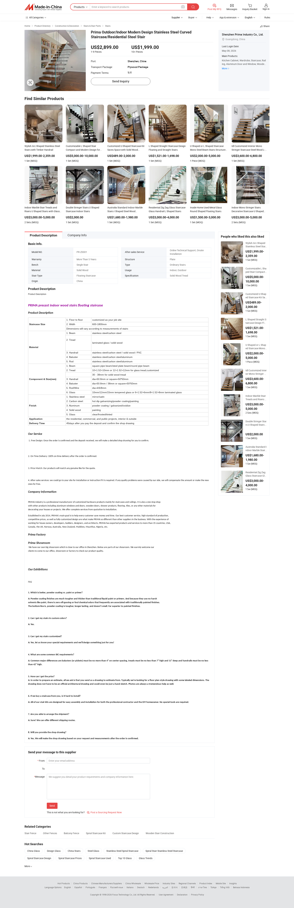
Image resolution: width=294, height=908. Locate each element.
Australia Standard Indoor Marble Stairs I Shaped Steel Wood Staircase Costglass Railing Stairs (256, 448)
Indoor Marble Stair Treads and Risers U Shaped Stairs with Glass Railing (256, 397)
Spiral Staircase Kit (96, 833)
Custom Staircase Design (125, 833)
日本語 (184, 887)
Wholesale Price (151, 883)
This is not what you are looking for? (66, 812)
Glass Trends (145, 858)
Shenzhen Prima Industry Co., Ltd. (242, 34)
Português (90, 887)
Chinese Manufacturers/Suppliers (106, 883)
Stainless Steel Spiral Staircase (122, 850)
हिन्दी (193, 887)
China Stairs (74, 850)
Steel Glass (93, 850)
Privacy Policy (197, 894)
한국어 (175, 887)
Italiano (130, 887)
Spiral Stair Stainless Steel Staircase (164, 850)
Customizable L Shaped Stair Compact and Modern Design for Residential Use (256, 270)
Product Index (205, 883)
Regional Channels (187, 883)
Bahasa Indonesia (241, 887)
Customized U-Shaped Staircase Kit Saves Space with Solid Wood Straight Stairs (256, 295)
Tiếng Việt (225, 887)
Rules (267, 17)
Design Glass (54, 850)
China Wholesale (133, 883)
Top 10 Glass (125, 858)
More (224, 68)
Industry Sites (169, 883)
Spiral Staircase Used (100, 858)
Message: (39, 776)
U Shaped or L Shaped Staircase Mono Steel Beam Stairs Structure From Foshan (256, 346)
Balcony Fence (71, 833)
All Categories (36, 17)
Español (78, 887)
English (67, 887)
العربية (165, 887)
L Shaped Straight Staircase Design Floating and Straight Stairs (256, 321)
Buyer (191, 17)
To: (43, 768)
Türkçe (213, 887)
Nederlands (153, 887)
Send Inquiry (120, 81)
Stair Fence (30, 833)
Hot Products (64, 883)
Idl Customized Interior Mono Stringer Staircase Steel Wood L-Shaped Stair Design (256, 372)
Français (103, 887)
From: (41, 760)
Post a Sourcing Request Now (104, 812)
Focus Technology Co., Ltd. (124, 894)
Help (208, 17)
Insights (233, 883)
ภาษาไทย (202, 887)
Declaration (182, 894)
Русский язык (116, 887)
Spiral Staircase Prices (70, 858)
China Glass (33, 850)
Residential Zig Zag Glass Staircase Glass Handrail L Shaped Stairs (256, 474)
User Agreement (166, 894)
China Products (80, 883)
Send (52, 805)
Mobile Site (221, 883)
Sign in (266, 9)
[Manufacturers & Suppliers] (43, 7)
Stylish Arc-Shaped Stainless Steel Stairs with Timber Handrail (256, 244)
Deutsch (141, 887)
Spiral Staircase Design (39, 858)
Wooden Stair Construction (160, 833)
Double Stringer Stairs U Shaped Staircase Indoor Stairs (256, 423)
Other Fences (50, 833)
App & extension (227, 17)
